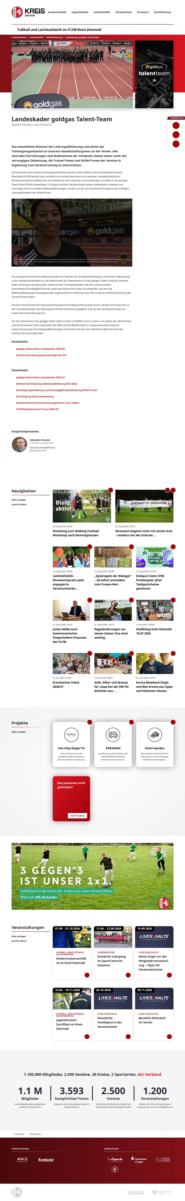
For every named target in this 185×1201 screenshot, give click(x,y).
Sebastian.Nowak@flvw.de (42, 447)
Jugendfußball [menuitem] (80, 12)
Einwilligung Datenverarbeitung (35, 396)
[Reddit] (31, 133)
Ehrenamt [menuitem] (143, 12)
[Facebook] (14, 133)
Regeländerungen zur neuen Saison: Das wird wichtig (111, 633)
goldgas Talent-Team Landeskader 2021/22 (40, 377)
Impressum (19, 1134)
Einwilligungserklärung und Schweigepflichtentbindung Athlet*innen (56, 390)
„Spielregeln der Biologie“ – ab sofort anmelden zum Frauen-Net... (112, 580)
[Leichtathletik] (176, 134)
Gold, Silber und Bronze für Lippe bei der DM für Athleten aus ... (111, 686)
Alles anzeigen (19, 499)
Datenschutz (35, 1134)
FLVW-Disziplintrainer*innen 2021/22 (37, 409)
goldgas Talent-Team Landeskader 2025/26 (40, 348)
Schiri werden (155, 748)
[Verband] (176, 143)
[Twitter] (22, 133)
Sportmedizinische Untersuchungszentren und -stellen (47, 402)
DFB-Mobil (113, 748)
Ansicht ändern (19, 504)
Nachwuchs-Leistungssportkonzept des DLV (41, 355)
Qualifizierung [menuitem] (162, 12)
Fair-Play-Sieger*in (71, 748)
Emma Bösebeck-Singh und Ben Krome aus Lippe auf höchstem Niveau (154, 686)
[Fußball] (176, 125)
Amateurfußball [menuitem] (57, 12)
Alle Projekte (77, 815)
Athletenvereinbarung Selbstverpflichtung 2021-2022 (46, 383)
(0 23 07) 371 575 (38, 450)
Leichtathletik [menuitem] (102, 12)
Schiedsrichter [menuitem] (123, 12)
